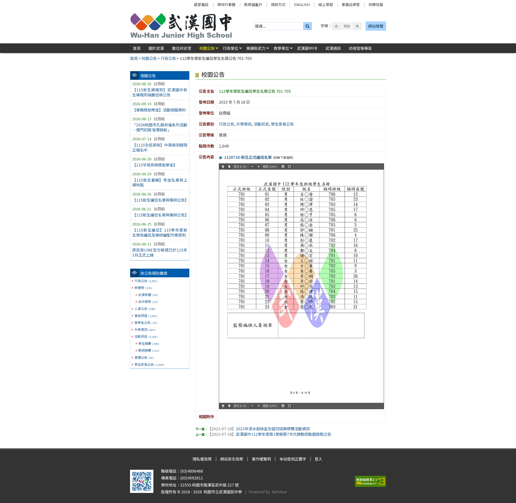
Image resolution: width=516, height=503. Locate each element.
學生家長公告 (149, 364)
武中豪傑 (148, 301)
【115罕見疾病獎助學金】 (154, 165)
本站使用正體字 (292, 459)
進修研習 (146, 315)
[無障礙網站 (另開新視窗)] (370, 481)
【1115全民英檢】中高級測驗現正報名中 (159, 147)
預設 (346, 26)
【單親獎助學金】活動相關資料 (159, 110)
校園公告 (207, 48)
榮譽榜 (143, 287)
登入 (318, 459)
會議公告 (144, 357)
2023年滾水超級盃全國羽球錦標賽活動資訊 (259, 428)
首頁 (136, 48)
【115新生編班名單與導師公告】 (159, 200)
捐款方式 (278, 4)
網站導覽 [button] (375, 26)
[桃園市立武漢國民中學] (181, 26)
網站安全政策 (231, 459)
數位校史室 (181, 48)
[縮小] (252, 166)
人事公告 (144, 308)
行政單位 (230, 48)
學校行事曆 (226, 4)
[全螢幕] (289, 166)
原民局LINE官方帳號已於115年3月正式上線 (159, 252)
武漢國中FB (307, 48)
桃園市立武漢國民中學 (222, 492)
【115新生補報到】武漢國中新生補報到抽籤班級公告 (159, 92)
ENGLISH (302, 4)
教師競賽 (148, 350)
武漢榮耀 (148, 294)
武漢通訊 (333, 48)
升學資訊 (144, 329)
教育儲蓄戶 (253, 4)
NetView (279, 492)
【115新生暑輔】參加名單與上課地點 (159, 182)
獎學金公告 (145, 322)
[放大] (259, 166)
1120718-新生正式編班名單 (248, 157)
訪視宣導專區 (360, 48)
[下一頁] (229, 166)
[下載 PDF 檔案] (283, 166)
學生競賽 (148, 343)
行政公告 (146, 280)
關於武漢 (156, 48)
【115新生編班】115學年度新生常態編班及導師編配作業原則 (159, 232)
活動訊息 (146, 336)
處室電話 (201, 4)
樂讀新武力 (255, 48)
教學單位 (281, 48)
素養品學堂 (351, 4)
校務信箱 (375, 4)
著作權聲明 (261, 459)
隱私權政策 (202, 459)
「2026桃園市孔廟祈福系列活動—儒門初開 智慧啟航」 (159, 127)
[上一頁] (223, 166)
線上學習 (325, 4)
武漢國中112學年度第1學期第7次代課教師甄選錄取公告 (269, 434)
